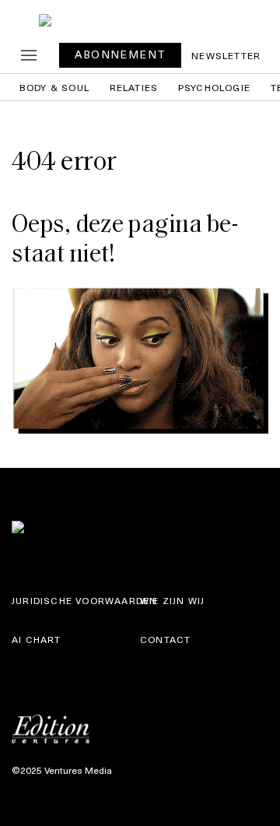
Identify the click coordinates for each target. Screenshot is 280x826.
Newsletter (226, 55)
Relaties (134, 87)
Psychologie (214, 87)
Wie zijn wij (172, 600)
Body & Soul (54, 87)
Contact (165, 639)
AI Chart (36, 639)
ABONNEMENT (120, 54)
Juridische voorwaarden (84, 600)
